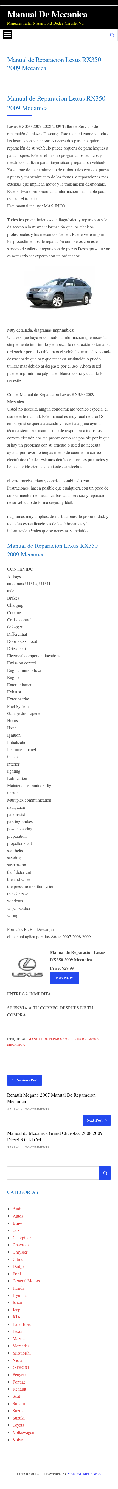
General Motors (26, 1280)
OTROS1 (21, 1367)
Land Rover (23, 1324)
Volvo (18, 1439)
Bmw (17, 1223)
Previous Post (26, 1080)
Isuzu (17, 1302)
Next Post (95, 1120)
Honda (18, 1288)
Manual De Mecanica (47, 14)
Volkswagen (23, 1432)
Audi (17, 1208)
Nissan (18, 1360)
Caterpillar (22, 1237)
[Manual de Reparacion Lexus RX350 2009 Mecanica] (26, 983)
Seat (16, 1396)
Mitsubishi (22, 1353)
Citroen (19, 1259)
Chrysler (20, 1252)
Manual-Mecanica (84, 1473)
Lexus (18, 1331)
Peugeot (20, 1374)
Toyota (18, 1425)
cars (16, 1230)
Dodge (18, 1266)
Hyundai (20, 1295)
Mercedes (21, 1346)
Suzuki (19, 1410)
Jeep (16, 1309)
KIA (17, 1317)
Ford (17, 1273)
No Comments (37, 1109)
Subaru (19, 1403)
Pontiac (19, 1382)
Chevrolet (21, 1244)
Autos (18, 1216)
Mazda (18, 1338)
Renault (19, 1389)
